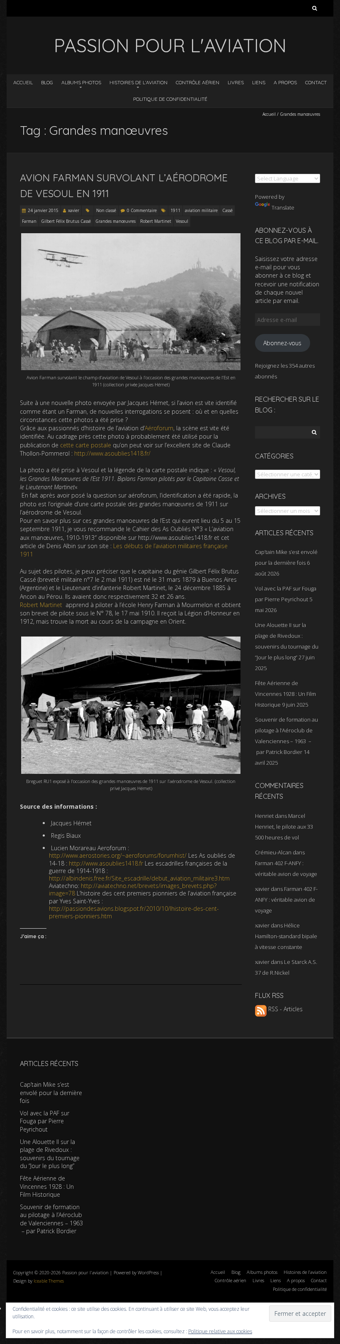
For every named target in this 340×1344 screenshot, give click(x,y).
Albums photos (81, 82)
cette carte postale (85, 445)
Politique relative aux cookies (220, 1331)
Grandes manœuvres (115, 221)
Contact (316, 82)
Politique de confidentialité (170, 99)
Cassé (227, 210)
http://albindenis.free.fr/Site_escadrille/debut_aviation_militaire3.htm (139, 878)
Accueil (23, 82)
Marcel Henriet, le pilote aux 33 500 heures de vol (284, 826)
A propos (285, 82)
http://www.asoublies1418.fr (106, 863)
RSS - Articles (285, 1009)
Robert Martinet (155, 221)
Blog (47, 82)
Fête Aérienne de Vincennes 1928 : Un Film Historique (285, 693)
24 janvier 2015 (43, 210)
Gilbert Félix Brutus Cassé (66, 221)
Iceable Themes (49, 1281)
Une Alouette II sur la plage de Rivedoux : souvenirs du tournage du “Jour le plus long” (50, 1154)
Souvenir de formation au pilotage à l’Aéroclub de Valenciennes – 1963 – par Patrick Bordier (51, 1219)
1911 (175, 210)
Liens (258, 82)
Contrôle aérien (197, 82)
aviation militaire (201, 210)
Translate (283, 207)
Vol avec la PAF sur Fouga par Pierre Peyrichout (44, 1121)
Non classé (106, 210)
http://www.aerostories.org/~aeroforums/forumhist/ (118, 855)
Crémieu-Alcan (273, 852)
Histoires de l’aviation (138, 82)
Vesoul (182, 221)
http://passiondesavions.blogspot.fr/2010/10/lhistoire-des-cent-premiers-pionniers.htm (134, 912)
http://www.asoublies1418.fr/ (112, 453)
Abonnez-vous (282, 343)
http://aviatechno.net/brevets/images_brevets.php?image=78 (132, 889)
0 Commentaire (142, 210)
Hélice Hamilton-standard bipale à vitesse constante (286, 936)
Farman (29, 221)
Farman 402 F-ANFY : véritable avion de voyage (286, 899)
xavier (73, 210)
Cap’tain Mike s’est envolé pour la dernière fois (51, 1093)
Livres (236, 82)
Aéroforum (159, 428)
